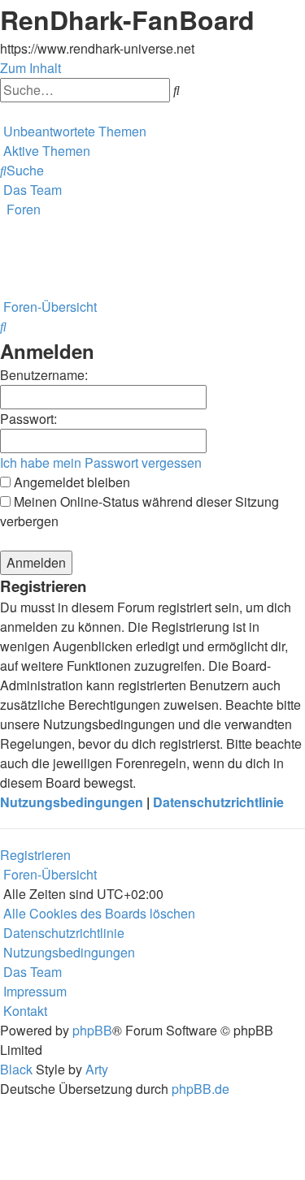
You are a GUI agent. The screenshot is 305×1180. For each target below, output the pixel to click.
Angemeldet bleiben (70, 482)
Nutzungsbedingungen (71, 802)
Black (16, 1069)
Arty (96, 1069)
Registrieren (35, 854)
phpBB (92, 1030)
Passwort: (28, 418)
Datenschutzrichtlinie (218, 802)
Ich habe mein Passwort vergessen (101, 462)
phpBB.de (200, 1088)
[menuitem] (73, 131)
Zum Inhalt (30, 67)
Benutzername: (44, 374)
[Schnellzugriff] (1, 111)
